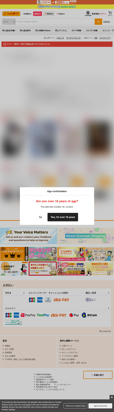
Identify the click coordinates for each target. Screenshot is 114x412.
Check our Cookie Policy (75, 405)
